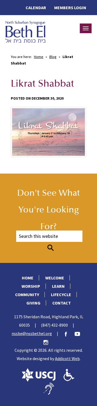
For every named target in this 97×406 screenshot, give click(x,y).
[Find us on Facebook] (68, 333)
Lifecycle (61, 294)
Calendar (36, 7)
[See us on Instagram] (48, 341)
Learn (58, 286)
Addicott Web (67, 358)
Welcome (54, 277)
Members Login (70, 7)
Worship (31, 286)
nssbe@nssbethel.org (32, 333)
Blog (53, 56)
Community (27, 294)
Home (38, 56)
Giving (33, 303)
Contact (61, 303)
